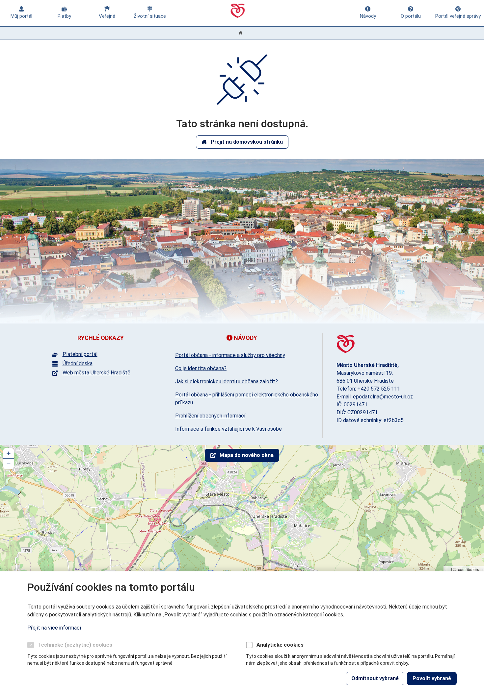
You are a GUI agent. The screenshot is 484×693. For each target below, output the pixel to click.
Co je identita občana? (201, 368)
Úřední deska (78, 364)
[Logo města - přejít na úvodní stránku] (345, 344)
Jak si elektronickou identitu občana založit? (226, 381)
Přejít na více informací (54, 628)
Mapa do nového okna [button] (247, 455)
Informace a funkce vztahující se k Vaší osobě (228, 429)
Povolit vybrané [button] (432, 678)
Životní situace (150, 16)
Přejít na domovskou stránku (247, 142)
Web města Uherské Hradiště (96, 373)
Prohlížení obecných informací (210, 416)
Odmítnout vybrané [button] (375, 678)
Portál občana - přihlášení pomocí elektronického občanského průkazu (246, 399)
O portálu (411, 16)
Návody (368, 16)
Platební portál (80, 354)
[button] (8, 453)
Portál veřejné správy (458, 16)
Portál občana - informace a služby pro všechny (230, 355)
